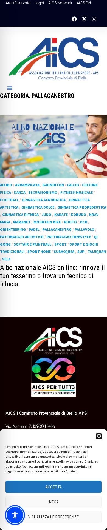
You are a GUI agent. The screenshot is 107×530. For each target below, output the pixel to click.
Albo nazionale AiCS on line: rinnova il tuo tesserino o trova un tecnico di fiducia (52, 276)
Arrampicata (27, 185)
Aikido (6, 185)
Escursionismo (43, 192)
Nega (53, 502)
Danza (20, 192)
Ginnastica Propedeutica (81, 207)
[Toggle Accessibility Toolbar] (14, 515)
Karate (61, 214)
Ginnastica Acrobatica (44, 199)
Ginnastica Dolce (37, 207)
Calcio (73, 185)
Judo (46, 214)
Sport (60, 244)
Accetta (54, 486)
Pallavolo (84, 229)
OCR (83, 222)
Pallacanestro (57, 229)
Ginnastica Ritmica (20, 214)
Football (9, 199)
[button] (99, 436)
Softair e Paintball (32, 244)
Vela (6, 259)
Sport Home (39, 251)
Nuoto (70, 222)
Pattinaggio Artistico (22, 236)
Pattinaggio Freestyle (69, 236)
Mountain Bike (47, 222)
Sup (81, 251)
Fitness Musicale (76, 192)
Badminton (53, 185)
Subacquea (64, 251)
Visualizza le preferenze (53, 517)
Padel (34, 229)
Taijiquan (97, 251)
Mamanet (21, 222)
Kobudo (78, 214)
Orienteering (13, 229)
